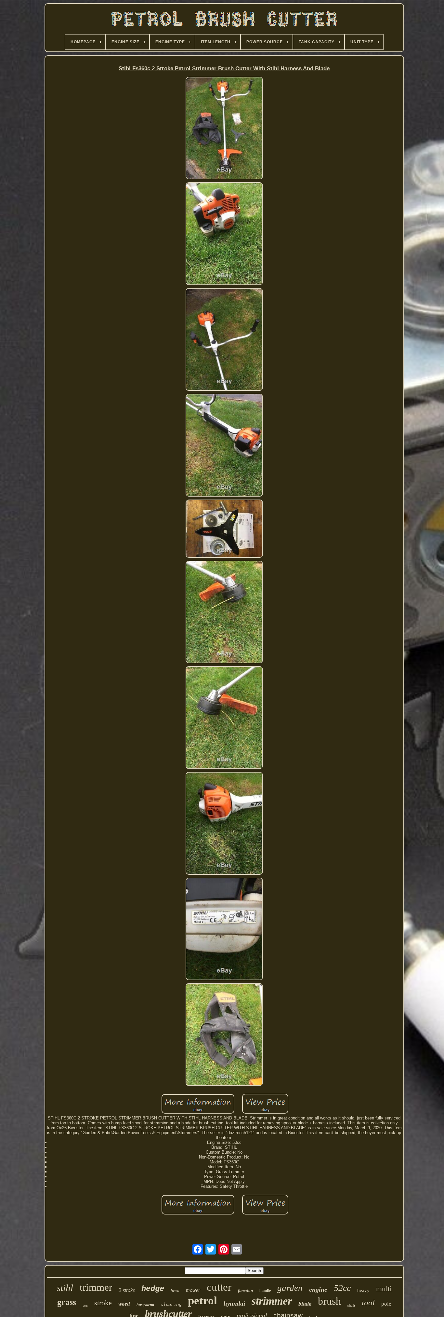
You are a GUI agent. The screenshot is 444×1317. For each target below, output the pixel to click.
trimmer (96, 1287)
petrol (202, 1300)
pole (386, 1304)
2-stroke (127, 1290)
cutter (219, 1287)
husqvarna (145, 1304)
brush (329, 1301)
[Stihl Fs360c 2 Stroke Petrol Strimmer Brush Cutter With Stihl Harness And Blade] (224, 129)
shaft (351, 1305)
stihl (65, 1288)
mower (193, 1290)
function (245, 1290)
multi (384, 1289)
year (85, 1305)
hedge (152, 1288)
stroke (103, 1303)
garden (290, 1288)
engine (318, 1289)
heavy (363, 1290)
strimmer (272, 1301)
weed (124, 1304)
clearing (171, 1304)
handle (265, 1290)
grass (66, 1302)
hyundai (234, 1303)
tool (368, 1302)
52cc (342, 1288)
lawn (175, 1290)
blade (304, 1303)
